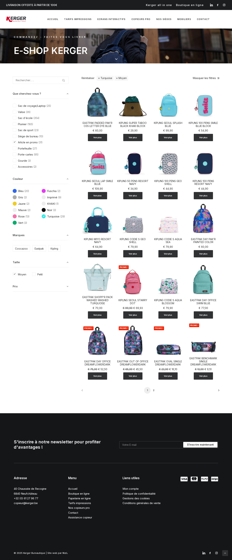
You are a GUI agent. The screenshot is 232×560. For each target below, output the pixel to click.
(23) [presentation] (36, 130)
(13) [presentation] (27, 216)
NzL (65, 552)
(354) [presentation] (36, 118)
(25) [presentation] (48, 105)
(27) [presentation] (34, 148)
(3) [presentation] (29, 160)
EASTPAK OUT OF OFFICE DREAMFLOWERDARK (132, 363)
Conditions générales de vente (142, 503)
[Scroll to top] (225, 553)
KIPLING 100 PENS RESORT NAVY (203, 182)
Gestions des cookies (136, 498)
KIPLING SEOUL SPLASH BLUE (168, 124)
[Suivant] (214, 391)
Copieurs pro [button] (140, 19)
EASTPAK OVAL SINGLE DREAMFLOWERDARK (168, 363)
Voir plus (97, 137)
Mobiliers (184, 19)
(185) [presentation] (30, 124)
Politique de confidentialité (139, 493)
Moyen (123, 78)
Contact (73, 512)
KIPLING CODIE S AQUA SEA (168, 241)
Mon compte (131, 488)
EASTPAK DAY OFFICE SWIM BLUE (203, 302)
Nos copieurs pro (79, 508)
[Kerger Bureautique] (16, 19)
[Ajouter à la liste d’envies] (109, 90)
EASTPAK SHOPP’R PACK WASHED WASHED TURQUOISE (97, 300)
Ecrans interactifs (111, 19)
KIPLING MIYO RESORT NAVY (97, 241)
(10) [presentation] (41, 136)
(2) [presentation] (34, 166)
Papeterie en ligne (79, 498)
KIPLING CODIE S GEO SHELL (133, 241)
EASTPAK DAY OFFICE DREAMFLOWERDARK (97, 363)
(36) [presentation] (28, 112)
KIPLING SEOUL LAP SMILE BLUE (97, 182)
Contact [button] (203, 19)
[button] (211, 5)
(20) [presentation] (26, 191)
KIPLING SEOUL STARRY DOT (133, 302)
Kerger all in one (159, 5)
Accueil (52, 19)
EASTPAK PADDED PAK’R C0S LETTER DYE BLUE (97, 124)
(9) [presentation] (59, 197)
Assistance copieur (80, 517)
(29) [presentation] (62, 216)
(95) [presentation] (36, 154)
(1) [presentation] (57, 203)
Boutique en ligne (190, 5)
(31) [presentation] (40, 142)
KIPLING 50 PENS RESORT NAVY (132, 182)
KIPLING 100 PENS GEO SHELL (168, 182)
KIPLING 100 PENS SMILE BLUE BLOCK (203, 124)
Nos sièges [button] (163, 19)
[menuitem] (159, 5)
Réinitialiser (88, 78)
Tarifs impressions (78, 19)
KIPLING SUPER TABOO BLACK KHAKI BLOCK (133, 124)
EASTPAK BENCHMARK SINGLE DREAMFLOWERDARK (203, 361)
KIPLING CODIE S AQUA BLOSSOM (168, 302)
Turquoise (106, 78)
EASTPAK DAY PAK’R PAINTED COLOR (203, 241)
